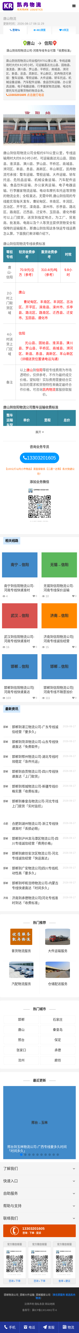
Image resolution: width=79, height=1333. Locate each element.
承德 (57, 1050)
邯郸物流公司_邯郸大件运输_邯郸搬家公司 (27, 1295)
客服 (51, 1327)
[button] (21, 1154)
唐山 (21, 1029)
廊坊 (57, 1060)
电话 (32, 1327)
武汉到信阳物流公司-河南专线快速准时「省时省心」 (19, 641)
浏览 (41, 30)
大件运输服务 (57, 951)
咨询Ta (16, 30)
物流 (71, 1327)
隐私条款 (39, 1304)
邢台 (21, 1040)
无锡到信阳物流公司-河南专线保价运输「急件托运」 (59, 590)
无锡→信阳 (59, 565)
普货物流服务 (21, 951)
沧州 (21, 1060)
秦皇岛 (58, 1029)
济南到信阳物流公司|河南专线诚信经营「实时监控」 (59, 641)
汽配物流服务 (21, 984)
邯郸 (21, 1019)
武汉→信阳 (20, 616)
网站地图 (50, 1304)
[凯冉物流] (24, 6)
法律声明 (29, 1304)
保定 (57, 1040)
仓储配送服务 (57, 984)
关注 (65, 30)
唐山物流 (9, 18)
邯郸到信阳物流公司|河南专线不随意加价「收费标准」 (59, 692)
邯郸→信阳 (20, 667)
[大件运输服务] (57, 930)
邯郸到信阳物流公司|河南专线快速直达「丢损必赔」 (19, 692)
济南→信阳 (59, 616)
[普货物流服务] (21, 930)
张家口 (21, 1050)
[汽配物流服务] (21, 963)
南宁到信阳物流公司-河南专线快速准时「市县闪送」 (19, 590)
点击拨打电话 (26, 95)
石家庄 (58, 1019)
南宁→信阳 (20, 565)
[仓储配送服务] (58, 963)
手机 (12, 1327)
